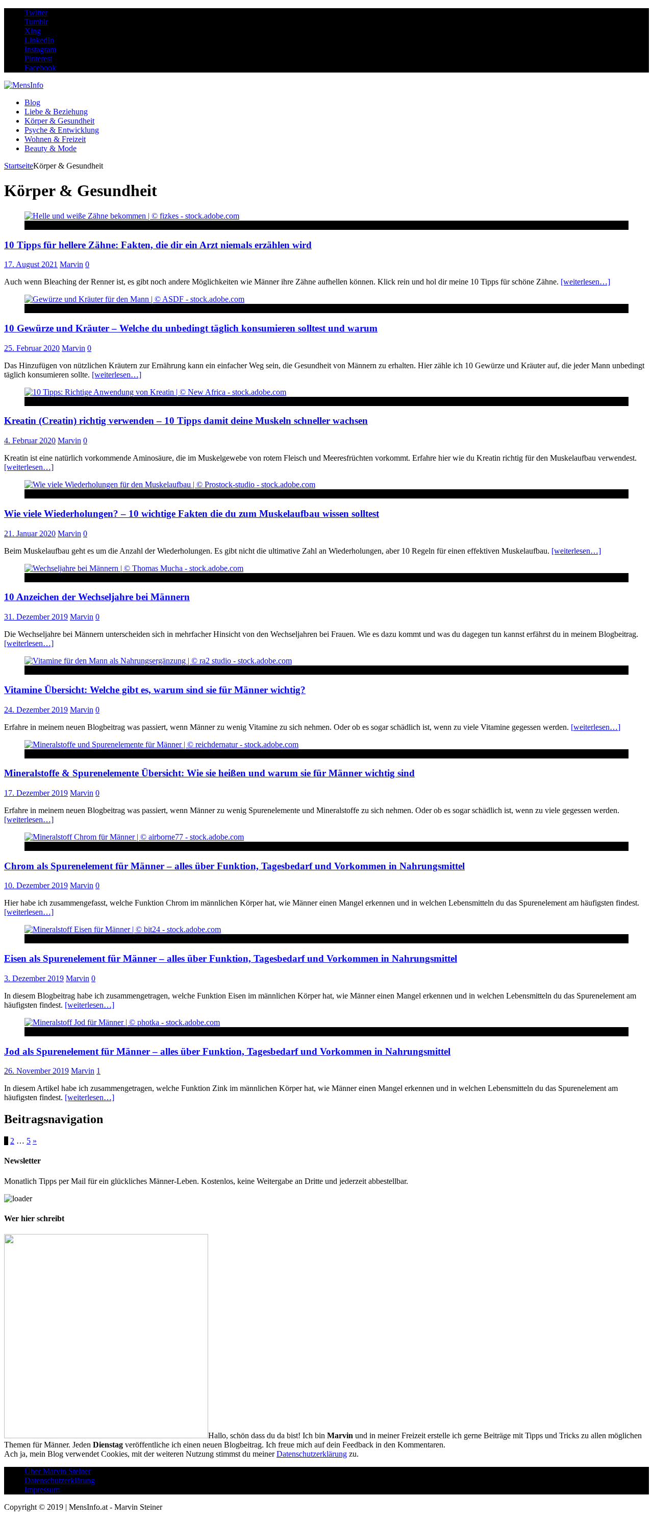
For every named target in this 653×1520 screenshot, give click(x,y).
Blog (32, 102)
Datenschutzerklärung (312, 1454)
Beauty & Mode (50, 148)
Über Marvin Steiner (57, 1471)
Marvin (71, 264)
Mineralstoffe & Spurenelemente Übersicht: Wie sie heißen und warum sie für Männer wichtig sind (209, 773)
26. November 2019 (36, 1070)
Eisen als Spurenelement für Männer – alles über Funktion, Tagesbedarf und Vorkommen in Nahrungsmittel (230, 958)
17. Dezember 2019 (36, 793)
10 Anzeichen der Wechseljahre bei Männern (97, 596)
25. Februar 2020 (32, 348)
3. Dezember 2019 (34, 978)
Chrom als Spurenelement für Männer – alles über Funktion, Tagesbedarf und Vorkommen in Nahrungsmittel (234, 866)
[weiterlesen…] (585, 281)
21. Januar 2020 (30, 533)
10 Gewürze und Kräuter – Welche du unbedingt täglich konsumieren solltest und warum (191, 328)
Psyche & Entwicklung (61, 130)
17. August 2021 (31, 264)
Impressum (42, 1489)
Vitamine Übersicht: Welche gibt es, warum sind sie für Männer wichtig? (155, 689)
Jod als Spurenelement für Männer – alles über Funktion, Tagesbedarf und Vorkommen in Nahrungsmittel (227, 1051)
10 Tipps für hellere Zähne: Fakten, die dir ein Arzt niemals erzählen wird (158, 245)
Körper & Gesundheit (59, 120)
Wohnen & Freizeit (55, 139)
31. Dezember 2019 (36, 616)
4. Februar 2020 (30, 440)
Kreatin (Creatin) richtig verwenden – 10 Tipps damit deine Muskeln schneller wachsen (186, 420)
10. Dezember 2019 (36, 885)
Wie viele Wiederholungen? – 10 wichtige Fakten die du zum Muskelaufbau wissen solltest (191, 513)
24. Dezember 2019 (36, 709)
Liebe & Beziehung (56, 111)
